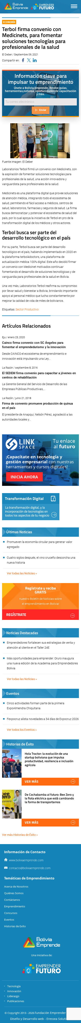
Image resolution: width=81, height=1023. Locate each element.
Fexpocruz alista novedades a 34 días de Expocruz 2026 (43, 719)
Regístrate (16, 614)
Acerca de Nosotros (16, 886)
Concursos (10, 913)
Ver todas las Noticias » (22, 573)
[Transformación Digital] (30, 506)
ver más (31, 781)
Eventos (9, 919)
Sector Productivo (27, 309)
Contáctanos (12, 900)
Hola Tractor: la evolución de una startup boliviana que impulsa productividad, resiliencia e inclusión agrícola (49, 759)
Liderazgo (13, 996)
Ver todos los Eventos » (22, 729)
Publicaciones (15, 1001)
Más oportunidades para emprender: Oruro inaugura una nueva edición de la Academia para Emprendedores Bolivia (42, 663)
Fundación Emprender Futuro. (56, 1013)
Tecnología (14, 986)
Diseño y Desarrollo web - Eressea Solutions (40, 1019)
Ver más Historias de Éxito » (20, 834)
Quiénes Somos (13, 893)
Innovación (14, 991)
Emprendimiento (14, 906)
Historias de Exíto (15, 926)
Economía (9, 22)
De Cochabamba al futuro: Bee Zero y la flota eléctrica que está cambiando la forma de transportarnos (49, 798)
